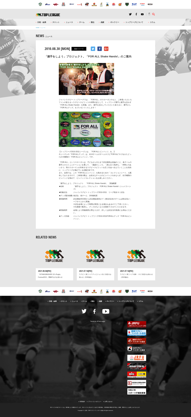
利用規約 (82, 401)
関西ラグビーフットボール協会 (136, 341)
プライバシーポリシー (94, 401)
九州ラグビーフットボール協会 (136, 349)
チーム (82, 22)
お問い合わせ (108, 401)
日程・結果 (41, 22)
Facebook (136, 14)
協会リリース (79, 49)
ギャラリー (114, 22)
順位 (92, 22)
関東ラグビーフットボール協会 (136, 333)
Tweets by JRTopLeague (97, 321)
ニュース (69, 22)
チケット (56, 22)
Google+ (106, 49)
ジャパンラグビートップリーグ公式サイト (48, 14)
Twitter (130, 14)
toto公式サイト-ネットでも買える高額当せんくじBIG (136, 375)
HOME (37, 27)
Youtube (142, 14)
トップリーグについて (134, 22)
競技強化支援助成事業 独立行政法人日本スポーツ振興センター (136, 383)
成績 (102, 22)
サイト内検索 (153, 14)
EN (149, 15)
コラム (152, 22)
